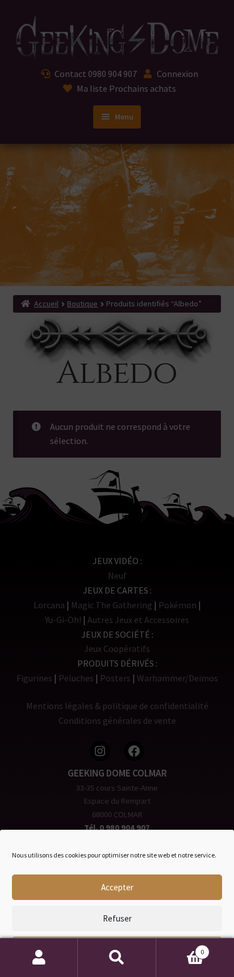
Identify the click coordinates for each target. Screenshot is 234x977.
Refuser (117, 918)
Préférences (117, 949)
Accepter (117, 887)
